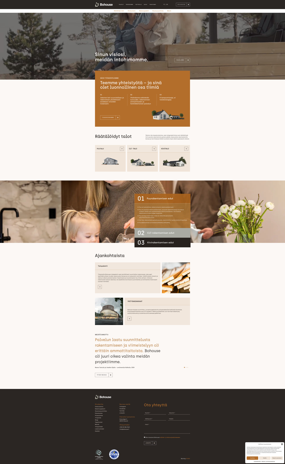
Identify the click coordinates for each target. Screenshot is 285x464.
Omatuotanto (132, 11)
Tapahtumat (152, 4)
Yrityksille (138, 4)
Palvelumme (98, 413)
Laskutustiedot (99, 429)
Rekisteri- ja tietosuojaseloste (268, 461)
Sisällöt (97, 431)
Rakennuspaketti (144, 11)
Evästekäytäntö (257, 461)
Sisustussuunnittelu (158, 11)
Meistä (169, 11)
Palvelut (121, 4)
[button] (282, 444)
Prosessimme (129, 4)
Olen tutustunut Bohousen (162, 437)
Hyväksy (252, 458)
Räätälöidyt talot (119, 11)
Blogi (145, 4)
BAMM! (188, 458)
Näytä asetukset (277, 458)
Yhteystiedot (99, 426)
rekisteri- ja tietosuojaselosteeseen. (170, 437)
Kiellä (264, 458)
